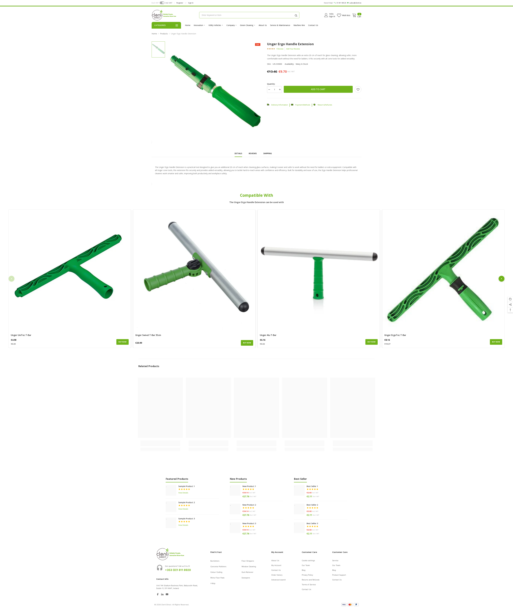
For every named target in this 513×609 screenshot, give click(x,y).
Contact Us (313, 25)
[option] (215, 88)
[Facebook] (157, 594)
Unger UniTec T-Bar (21, 335)
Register (179, 3)
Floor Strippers (248, 561)
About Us (263, 25)
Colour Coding (216, 572)
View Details (183, 493)
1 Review (279, 49)
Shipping (267, 153)
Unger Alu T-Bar (268, 335)
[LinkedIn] (162, 594)
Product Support (339, 575)
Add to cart (318, 89)
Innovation (198, 25)
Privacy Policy (307, 575)
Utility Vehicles (214, 25)
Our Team (306, 565)
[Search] (296, 15)
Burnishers (214, 561)
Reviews (253, 153)
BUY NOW (122, 342)
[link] (358, 89)
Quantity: (271, 83)
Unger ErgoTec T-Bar (395, 335)
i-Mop (212, 583)
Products (164, 33)
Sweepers (246, 578)
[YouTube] (167, 594)
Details (238, 153)
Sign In (190, 3)
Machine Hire (299, 25)
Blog (303, 570)
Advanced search (278, 580)
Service (335, 560)
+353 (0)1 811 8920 (178, 570)
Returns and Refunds (310, 580)
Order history (276, 575)
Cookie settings (308, 560)
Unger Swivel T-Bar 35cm (148, 335)
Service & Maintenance (280, 25)
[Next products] (501, 279)
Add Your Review (293, 49)
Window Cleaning (249, 566)
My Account (276, 565)
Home (187, 25)
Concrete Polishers (218, 566)
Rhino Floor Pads (217, 578)
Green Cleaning (246, 25)
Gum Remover (247, 572)
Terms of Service (309, 584)
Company (230, 25)
